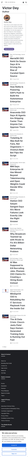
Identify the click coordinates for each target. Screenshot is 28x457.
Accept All (14, 445)
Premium (3, 388)
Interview (18, 291)
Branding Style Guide (6, 363)
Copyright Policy (5, 413)
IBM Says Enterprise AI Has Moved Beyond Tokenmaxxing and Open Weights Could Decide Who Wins (17, 178)
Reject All (14, 453)
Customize (14, 449)
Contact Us (4, 365)
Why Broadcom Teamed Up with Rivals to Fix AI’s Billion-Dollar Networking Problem (18, 243)
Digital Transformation (15, 289)
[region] (14, 443)
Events (3, 383)
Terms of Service (5, 420)
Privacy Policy (4, 415)
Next (5, 346)
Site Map (3, 373)
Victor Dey (8, 22)
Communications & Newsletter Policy (10, 408)
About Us (3, 361)
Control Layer (13, 84)
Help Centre (4, 368)
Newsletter (4, 386)
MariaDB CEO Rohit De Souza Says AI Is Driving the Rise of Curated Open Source (18, 67)
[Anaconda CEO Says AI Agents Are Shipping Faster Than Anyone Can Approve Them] (5, 111)
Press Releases (5, 390)
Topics (2, 395)
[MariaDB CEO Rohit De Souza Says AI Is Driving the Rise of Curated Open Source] (5, 56)
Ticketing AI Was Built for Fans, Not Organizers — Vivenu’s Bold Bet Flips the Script (17, 147)
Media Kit (3, 370)
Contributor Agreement (7, 411)
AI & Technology (17, 54)
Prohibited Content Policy (7, 418)
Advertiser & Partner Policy (8, 406)
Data (11, 54)
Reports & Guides (5, 393)
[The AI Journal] (10, 2)
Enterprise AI (22, 83)
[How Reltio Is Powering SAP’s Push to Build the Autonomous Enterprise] (5, 85)
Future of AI (13, 108)
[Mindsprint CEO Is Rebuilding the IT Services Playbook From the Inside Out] (5, 292)
